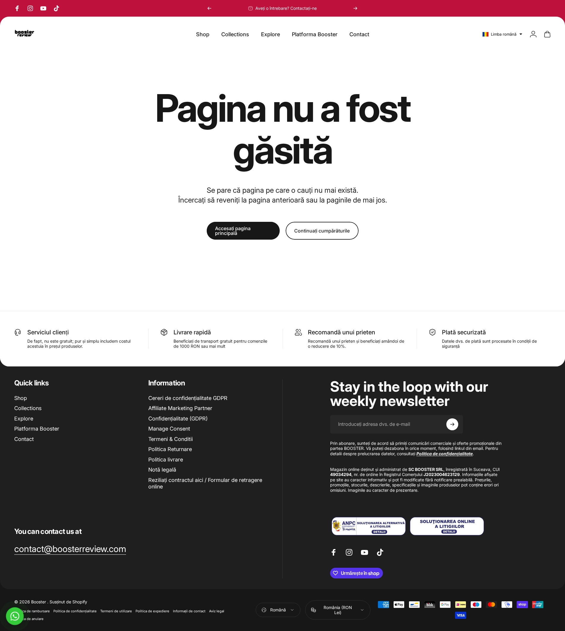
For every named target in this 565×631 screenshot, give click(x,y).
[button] (502, 34)
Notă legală (162, 469)
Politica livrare (165, 459)
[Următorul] (355, 8)
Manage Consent (169, 429)
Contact (24, 439)
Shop (20, 398)
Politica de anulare (29, 619)
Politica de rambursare (32, 611)
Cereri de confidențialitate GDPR (187, 398)
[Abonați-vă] (452, 424)
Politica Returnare (170, 449)
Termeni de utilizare (116, 611)
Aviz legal (216, 611)
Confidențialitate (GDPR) (178, 418)
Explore (23, 418)
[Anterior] (209, 8)
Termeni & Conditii (170, 439)
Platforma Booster (36, 429)
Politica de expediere (152, 611)
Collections (28, 408)
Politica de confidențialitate (75, 611)
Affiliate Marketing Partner (180, 408)
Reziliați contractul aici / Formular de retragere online (205, 483)
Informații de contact (189, 611)
